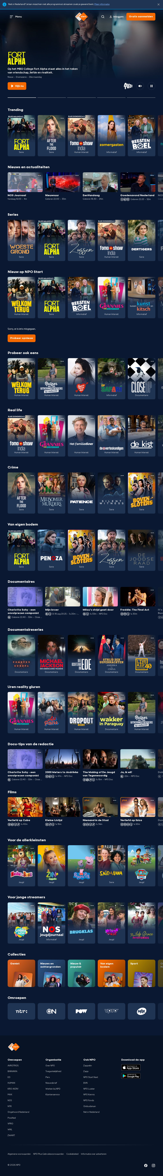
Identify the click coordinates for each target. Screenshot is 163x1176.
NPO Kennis (89, 1094)
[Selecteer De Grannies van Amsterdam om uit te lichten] (81, 96)
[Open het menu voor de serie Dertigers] (152, 223)
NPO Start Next (90, 1077)
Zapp (86, 1071)
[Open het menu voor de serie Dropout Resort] (92, 695)
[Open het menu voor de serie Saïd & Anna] (122, 848)
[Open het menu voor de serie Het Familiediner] (92, 418)
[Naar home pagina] (81, 17)
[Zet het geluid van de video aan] (140, 86)
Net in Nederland (91, 1112)
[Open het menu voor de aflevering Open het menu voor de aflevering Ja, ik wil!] (152, 752)
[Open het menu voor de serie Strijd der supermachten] (122, 638)
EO (9, 1077)
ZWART (11, 1135)
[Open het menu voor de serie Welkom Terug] (32, 280)
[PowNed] (81, 1011)
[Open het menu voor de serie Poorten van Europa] (32, 638)
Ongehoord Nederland (18, 1112)
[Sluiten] (158, 5)
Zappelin (87, 1066)
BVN (85, 1083)
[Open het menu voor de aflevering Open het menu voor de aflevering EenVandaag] (115, 175)
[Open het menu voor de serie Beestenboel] (152, 118)
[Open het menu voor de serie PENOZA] (62, 533)
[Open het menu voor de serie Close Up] (152, 361)
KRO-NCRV (13, 1089)
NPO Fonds (88, 1100)
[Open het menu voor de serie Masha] (32, 848)
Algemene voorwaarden (19, 1154)
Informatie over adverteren (93, 1154)
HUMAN (11, 1083)
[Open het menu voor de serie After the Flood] (62, 118)
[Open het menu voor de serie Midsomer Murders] (62, 476)
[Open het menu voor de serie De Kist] (152, 418)
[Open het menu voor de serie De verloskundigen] (122, 418)
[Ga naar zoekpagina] (103, 17)
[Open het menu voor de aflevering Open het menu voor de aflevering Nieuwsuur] (77, 175)
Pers (48, 1077)
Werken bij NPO (53, 1089)
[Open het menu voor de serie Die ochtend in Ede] (92, 638)
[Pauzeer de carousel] (151, 86)
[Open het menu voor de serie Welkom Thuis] (122, 906)
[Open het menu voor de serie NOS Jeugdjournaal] (62, 906)
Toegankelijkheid (53, 1071)
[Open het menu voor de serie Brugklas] (92, 906)
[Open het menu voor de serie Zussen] (92, 223)
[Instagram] (153, 1166)
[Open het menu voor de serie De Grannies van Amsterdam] (122, 280)
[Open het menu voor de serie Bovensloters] (152, 476)
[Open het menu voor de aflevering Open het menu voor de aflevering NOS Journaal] (39, 175)
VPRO (10, 1124)
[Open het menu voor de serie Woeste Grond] (32, 223)
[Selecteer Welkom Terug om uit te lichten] (51, 96)
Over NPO (50, 1066)
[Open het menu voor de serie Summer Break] (32, 906)
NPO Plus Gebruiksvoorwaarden (48, 1154)
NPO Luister (89, 1089)
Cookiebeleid (72, 1154)
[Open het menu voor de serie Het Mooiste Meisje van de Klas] (92, 361)
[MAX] (141, 1011)
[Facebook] (146, 1166)
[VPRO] (111, 1011)
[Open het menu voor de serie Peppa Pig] (92, 848)
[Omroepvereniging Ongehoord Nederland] (51, 1011)
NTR (10, 1106)
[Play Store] (130, 1076)
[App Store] (130, 1067)
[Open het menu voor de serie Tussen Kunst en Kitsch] (152, 280)
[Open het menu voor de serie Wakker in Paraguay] (122, 695)
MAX (10, 1094)
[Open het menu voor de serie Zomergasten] (122, 118)
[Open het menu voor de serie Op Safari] (122, 361)
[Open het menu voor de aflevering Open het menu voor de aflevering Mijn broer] (77, 590)
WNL (10, 1129)
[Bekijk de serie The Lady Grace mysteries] (141, 923)
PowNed (12, 1118)
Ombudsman (89, 1106)
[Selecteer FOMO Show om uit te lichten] (111, 96)
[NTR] (21, 1011)
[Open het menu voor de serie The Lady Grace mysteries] (152, 906)
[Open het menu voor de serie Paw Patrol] (152, 848)
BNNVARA (12, 1071)
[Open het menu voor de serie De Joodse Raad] (152, 533)
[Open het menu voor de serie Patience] (92, 476)
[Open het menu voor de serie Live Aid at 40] (152, 638)
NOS (10, 1100)
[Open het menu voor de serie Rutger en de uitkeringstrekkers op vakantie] (62, 361)
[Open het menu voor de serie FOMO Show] (92, 118)
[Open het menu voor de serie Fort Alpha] (32, 118)
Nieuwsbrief (51, 1083)
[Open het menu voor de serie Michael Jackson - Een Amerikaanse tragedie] (62, 638)
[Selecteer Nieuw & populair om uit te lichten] (141, 96)
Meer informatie (102, 4)
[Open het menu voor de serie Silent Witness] (122, 476)
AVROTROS (13, 1066)
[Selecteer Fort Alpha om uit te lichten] (22, 96)
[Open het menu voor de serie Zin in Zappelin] (62, 848)
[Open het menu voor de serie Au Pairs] (62, 695)
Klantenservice (53, 1094)
